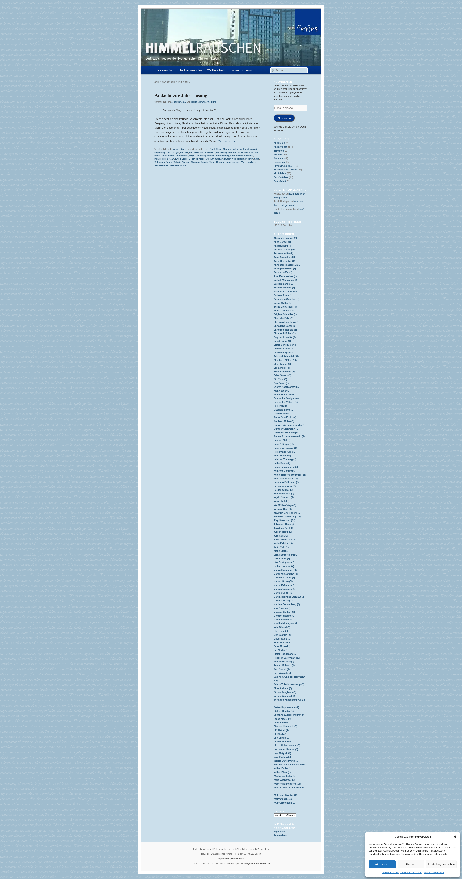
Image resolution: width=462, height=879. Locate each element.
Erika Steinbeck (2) (284, 371)
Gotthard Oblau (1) (284, 421)
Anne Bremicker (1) (284, 261)
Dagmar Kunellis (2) (285, 337)
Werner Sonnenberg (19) (287, 783)
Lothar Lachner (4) (284, 566)
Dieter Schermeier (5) (285, 345)
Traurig (204, 162)
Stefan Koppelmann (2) (286, 707)
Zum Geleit (280, 181)
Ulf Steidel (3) (281, 730)
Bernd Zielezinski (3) (285, 306)
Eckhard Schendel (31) (286, 356)
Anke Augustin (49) (284, 257)
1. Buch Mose (214, 149)
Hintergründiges (283, 166)
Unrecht (220, 162)
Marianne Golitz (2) (284, 577)
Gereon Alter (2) (282, 413)
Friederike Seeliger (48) (286, 398)
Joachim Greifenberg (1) (287, 512)
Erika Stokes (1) (282, 375)
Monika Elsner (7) (283, 619)
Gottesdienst (181, 155)
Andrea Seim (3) (282, 245)
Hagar (192, 155)
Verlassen (253, 162)
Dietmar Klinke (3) (283, 348)
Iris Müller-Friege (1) (285, 505)
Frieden (232, 152)
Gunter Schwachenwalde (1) (289, 436)
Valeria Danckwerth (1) (286, 760)
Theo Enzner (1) (282, 722)
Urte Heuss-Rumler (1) (286, 749)
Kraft (171, 159)
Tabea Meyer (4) (282, 719)
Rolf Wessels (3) (282, 673)
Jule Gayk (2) (281, 535)
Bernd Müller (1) (282, 303)
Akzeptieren (382, 864)
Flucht (203, 152)
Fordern (211, 152)
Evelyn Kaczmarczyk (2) (287, 387)
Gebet (240, 152)
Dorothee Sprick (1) (284, 352)
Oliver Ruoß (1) (282, 638)
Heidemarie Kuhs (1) (285, 451)
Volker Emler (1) (282, 768)
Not (234, 159)
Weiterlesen (227, 140)
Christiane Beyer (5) (284, 326)
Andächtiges (179, 149)
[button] (455, 837)
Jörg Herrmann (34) (284, 520)
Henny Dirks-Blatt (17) (286, 478)
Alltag (236, 149)
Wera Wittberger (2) (284, 780)
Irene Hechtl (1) (282, 501)
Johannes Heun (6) (284, 524)
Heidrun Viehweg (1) (285, 459)
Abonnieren (284, 118)
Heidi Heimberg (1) (284, 455)
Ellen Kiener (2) (282, 364)
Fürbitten (194, 152)
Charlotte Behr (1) (283, 318)
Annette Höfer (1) (283, 272)
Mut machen (216, 159)
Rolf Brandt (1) (282, 669)
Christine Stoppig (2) (285, 329)
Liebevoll (193, 159)
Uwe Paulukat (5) (283, 757)
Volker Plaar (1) (282, 772)
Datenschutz (280, 835)
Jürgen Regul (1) (283, 531)
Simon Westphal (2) (284, 696)
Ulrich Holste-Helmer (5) (287, 745)
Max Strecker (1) (282, 608)
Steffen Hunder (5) (284, 711)
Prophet (249, 159)
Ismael (210, 155)
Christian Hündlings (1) (286, 322)
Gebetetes (279, 158)
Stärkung (195, 162)
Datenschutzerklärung (411, 872)
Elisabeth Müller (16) (285, 360)
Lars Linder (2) (282, 558)
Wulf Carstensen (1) (284, 802)
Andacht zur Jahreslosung (180, 95)
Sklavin (177, 162)
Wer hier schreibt (216, 70)
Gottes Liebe (167, 155)
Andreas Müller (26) (284, 249)
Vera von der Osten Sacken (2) (290, 764)
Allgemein (279, 143)
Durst (169, 152)
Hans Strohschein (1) (285, 448)
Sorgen (185, 162)
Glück (247, 152)
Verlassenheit (161, 165)
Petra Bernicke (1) (283, 642)
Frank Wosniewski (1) (285, 394)
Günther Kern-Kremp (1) (287, 432)
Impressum (279, 831)
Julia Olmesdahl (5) (284, 539)
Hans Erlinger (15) (284, 444)
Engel (176, 152)
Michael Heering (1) (284, 615)
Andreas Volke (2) (283, 253)
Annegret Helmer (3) (285, 268)
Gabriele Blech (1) (283, 409)
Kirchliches (280, 173)
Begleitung (159, 152)
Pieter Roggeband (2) (285, 654)
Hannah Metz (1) (282, 440)
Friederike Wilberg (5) (286, 402)
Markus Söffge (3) (283, 592)
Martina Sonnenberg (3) (287, 604)
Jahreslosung (222, 155)
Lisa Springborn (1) (284, 562)
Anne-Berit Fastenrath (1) (287, 265)
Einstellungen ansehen (441, 864)
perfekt (240, 159)
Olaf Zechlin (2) (282, 635)
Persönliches (281, 177)
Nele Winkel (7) (282, 627)
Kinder (239, 155)
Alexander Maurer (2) (285, 238)
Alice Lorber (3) (282, 242)
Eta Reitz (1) (280, 379)
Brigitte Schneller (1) (285, 314)
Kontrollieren (161, 159)
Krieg (178, 159)
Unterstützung (233, 162)
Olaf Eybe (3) (281, 631)
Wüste (183, 165)
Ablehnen (410, 864)
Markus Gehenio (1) (284, 589)
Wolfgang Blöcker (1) (285, 795)
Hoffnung (201, 155)
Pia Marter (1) (281, 650)
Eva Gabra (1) (281, 383)
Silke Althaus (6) (283, 688)
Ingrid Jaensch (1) (284, 497)
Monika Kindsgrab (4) (285, 623)
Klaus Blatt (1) (281, 551)
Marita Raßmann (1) (284, 585)
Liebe (185, 159)
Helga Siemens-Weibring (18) (290, 474)
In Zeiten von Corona (285, 169)
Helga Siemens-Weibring (203, 102)
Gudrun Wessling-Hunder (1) (289, 425)
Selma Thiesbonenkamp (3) (289, 684)
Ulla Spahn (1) (281, 738)
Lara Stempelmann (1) (286, 554)
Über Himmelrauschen (190, 70)
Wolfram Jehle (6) (283, 799)
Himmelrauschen (164, 70)
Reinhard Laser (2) (284, 661)
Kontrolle (248, 155)
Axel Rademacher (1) (285, 276)
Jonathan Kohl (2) (283, 528)
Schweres (159, 162)
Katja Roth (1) (281, 547)
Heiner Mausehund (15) (286, 467)
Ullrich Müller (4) (283, 741)
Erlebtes (278, 154)
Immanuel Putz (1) (284, 493)
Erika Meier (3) (282, 367)
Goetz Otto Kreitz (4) (285, 417)
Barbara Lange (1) (283, 283)
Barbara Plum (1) (283, 295)
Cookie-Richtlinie (390, 872)
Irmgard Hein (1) (283, 509)
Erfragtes (279, 150)
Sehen (169, 162)
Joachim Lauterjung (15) (287, 516)
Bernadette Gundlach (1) (287, 299)
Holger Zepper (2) (283, 490)
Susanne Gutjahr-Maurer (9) (289, 715)
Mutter (227, 159)
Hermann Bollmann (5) (286, 482)
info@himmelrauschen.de (257, 863)
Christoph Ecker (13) (285, 333)
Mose (201, 159)
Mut (207, 159)
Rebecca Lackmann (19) (287, 657)
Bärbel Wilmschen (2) (285, 280)
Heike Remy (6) (282, 463)
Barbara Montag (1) (284, 287)
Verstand (174, 165)
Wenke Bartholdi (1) (284, 776)
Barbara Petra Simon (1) (287, 291)
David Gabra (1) (282, 341)
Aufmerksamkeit (249, 149)
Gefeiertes (279, 162)
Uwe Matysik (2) (282, 753)
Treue (212, 162)
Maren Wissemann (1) (286, 574)
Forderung (221, 152)
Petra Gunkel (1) (282, 646)
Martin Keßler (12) (283, 600)
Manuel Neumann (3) (285, 570)
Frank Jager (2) (282, 390)
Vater (244, 162)
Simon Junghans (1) (285, 692)
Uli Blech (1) (280, 734)
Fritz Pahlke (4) (282, 406)
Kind (232, 155)
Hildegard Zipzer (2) (285, 486)
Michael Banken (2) (284, 612)
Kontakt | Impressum (434, 872)
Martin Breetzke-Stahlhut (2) (289, 596)
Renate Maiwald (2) (284, 665)
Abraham (227, 149)
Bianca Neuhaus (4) (284, 310)
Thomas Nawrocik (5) (285, 726)
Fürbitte (184, 152)
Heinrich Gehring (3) (285, 470)
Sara (256, 159)
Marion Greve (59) (283, 581)
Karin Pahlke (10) (283, 543)
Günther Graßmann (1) (286, 428)
